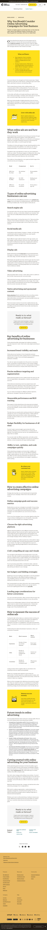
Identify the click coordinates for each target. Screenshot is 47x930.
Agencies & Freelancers (35, 874)
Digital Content (11, 17)
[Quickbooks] (30, 915)
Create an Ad (21, 17)
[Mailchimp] (37, 915)
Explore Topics (29, 8)
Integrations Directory (21, 880)
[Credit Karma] (23, 915)
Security (4, 886)
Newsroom (5, 899)
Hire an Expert (19, 899)
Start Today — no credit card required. (31, 1)
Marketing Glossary (20, 878)
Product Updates (6, 876)
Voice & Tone (19, 834)
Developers (33, 876)
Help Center (19, 901)
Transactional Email (6, 880)
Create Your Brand (33, 832)
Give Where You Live (6, 901)
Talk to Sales (19, 903)
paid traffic (30, 586)
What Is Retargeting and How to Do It (10, 858)
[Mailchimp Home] (5, 4)
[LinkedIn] (27, 919)
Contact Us (19, 897)
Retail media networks (29, 749)
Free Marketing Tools (21, 876)
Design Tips (19, 832)
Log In (40, 4)
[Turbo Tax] (16, 915)
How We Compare (6, 882)
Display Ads (5, 860)
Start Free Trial (32, 4)
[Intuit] (9, 915)
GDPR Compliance (6, 884)
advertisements (17, 770)
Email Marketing (6, 878)
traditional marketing (15, 43)
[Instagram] (25, 919)
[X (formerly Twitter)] (23, 919)
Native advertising (11, 295)
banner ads (23, 253)
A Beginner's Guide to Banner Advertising (10, 862)
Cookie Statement (9, 928)
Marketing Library (18, 9)
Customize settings (38, 926)
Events (32, 878)
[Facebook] (20, 919)
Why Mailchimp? (6, 874)
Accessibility (5, 905)
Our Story (5, 897)
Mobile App (5, 890)
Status (4, 888)
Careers (4, 903)
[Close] (45, 926)
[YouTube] (29, 919)
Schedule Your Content (32, 830)
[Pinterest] (32, 919)
